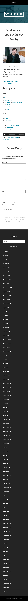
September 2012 (7, 583)
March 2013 (6, 559)
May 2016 (5, 407)
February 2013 (6, 563)
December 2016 (7, 383)
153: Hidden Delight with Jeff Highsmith (8, 219)
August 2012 (6, 587)
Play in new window (13, 137)
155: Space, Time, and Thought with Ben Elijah (19, 219)
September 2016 (7, 395)
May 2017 (5, 363)
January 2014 (6, 519)
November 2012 (7, 575)
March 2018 (6, 327)
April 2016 (5, 411)
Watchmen (9, 127)
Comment (5, 162)
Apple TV (9, 100)
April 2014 (5, 507)
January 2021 (6, 271)
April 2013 (5, 555)
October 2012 (6, 579)
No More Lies (8, 83)
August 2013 (6, 539)
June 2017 (5, 359)
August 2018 (6, 307)
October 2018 (6, 299)
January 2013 (6, 567)
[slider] (22, 134)
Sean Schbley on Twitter (11, 81)
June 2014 (5, 499)
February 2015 (6, 467)
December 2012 (7, 571)
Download (6, 139)
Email (4, 191)
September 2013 (7, 535)
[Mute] (19, 135)
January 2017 (6, 379)
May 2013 (5, 551)
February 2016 (6, 419)
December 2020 (7, 275)
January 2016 (6, 423)
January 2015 (6, 471)
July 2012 (5, 591)
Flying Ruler (7, 121)
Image (8, 104)
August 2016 (6, 399)
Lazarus (8, 109)
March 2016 (6, 415)
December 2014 (7, 475)
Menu (14, 2)
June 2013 (5, 547)
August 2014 (6, 491)
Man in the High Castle (12, 125)
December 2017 (7, 339)
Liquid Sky (9, 130)
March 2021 (6, 264)
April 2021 (5, 259)
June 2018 (5, 315)
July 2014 (5, 495)
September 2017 (7, 351)
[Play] (4, 135)
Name (4, 184)
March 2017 (6, 371)
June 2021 (5, 252)
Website (4, 196)
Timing (6, 118)
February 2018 (6, 331)
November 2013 (7, 527)
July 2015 (5, 447)
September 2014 (7, 487)
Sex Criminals (10, 107)
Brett (22, 65)
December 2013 (7, 523)
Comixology (7, 102)
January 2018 (6, 335)
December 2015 (7, 427)
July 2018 (5, 311)
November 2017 (7, 343)
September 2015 (7, 439)
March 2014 (6, 511)
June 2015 (5, 451)
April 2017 (5, 367)
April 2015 (5, 459)
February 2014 (6, 515)
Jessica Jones (7, 123)
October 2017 (6, 347)
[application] (14, 134)
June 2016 (5, 403)
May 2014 (5, 503)
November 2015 (7, 431)
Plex (5, 100)
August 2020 (6, 291)
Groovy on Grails (9, 98)
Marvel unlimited (17, 102)
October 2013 (6, 531)
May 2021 (5, 255)
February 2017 (6, 375)
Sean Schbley (16, 66)
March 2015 (6, 463)
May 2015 (5, 455)
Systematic (14, 14)
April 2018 (5, 323)
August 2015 (6, 443)
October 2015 (6, 435)
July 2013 (5, 543)
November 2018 (7, 295)
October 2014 (6, 483)
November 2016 (7, 387)
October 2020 (6, 283)
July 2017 (5, 355)
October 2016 (6, 391)
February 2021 (6, 267)
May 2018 (5, 319)
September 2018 (7, 303)
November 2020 (7, 279)
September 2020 (7, 287)
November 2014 (7, 479)
